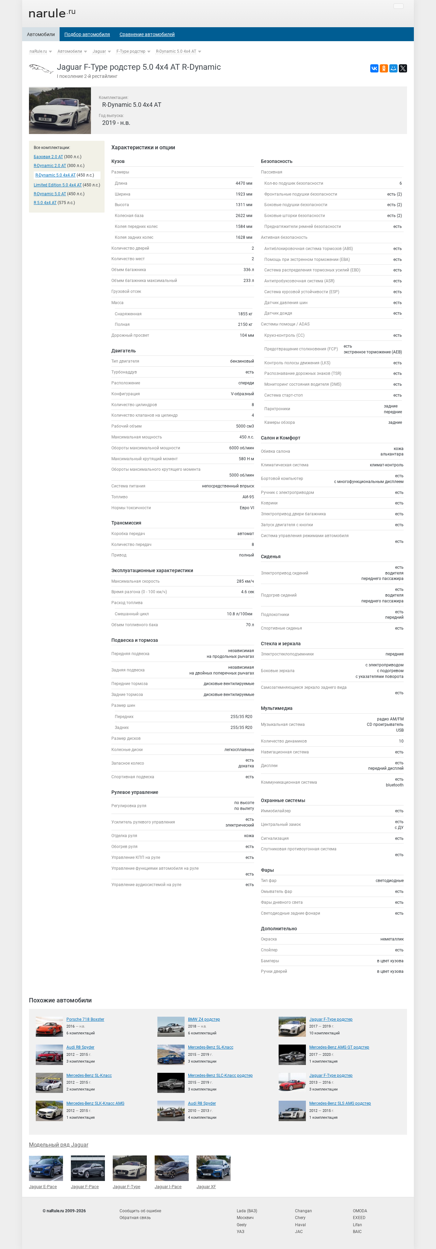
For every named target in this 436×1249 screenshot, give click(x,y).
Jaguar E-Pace (43, 1186)
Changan (303, 1211)
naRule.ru (38, 51)
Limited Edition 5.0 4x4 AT (58, 185)
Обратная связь (135, 1217)
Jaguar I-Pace (168, 1186)
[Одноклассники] (384, 68)
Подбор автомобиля (87, 34)
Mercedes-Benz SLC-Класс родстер (220, 1075)
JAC (299, 1231)
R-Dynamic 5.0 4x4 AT (176, 51)
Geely (242, 1224)
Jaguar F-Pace (85, 1186)
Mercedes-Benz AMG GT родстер (339, 1047)
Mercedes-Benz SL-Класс (210, 1047)
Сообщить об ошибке (140, 1211)
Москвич (245, 1217)
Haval (300, 1224)
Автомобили (41, 34)
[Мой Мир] (393, 68)
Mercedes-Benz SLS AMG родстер (340, 1103)
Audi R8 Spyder (80, 1047)
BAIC (357, 1231)
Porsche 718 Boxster (85, 1019)
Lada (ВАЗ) (247, 1211)
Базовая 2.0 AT (48, 156)
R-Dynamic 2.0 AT (50, 165)
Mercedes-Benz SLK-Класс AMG (95, 1103)
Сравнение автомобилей (147, 34)
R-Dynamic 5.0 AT (50, 193)
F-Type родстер (130, 51)
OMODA (360, 1211)
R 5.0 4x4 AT (45, 202)
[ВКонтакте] (374, 68)
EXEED (359, 1217)
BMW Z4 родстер (204, 1019)
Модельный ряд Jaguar (58, 1145)
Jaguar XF (206, 1186)
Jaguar (99, 51)
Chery (300, 1217)
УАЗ (240, 1231)
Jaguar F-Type (126, 1186)
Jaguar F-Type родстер (331, 1019)
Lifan (357, 1224)
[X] (403, 68)
